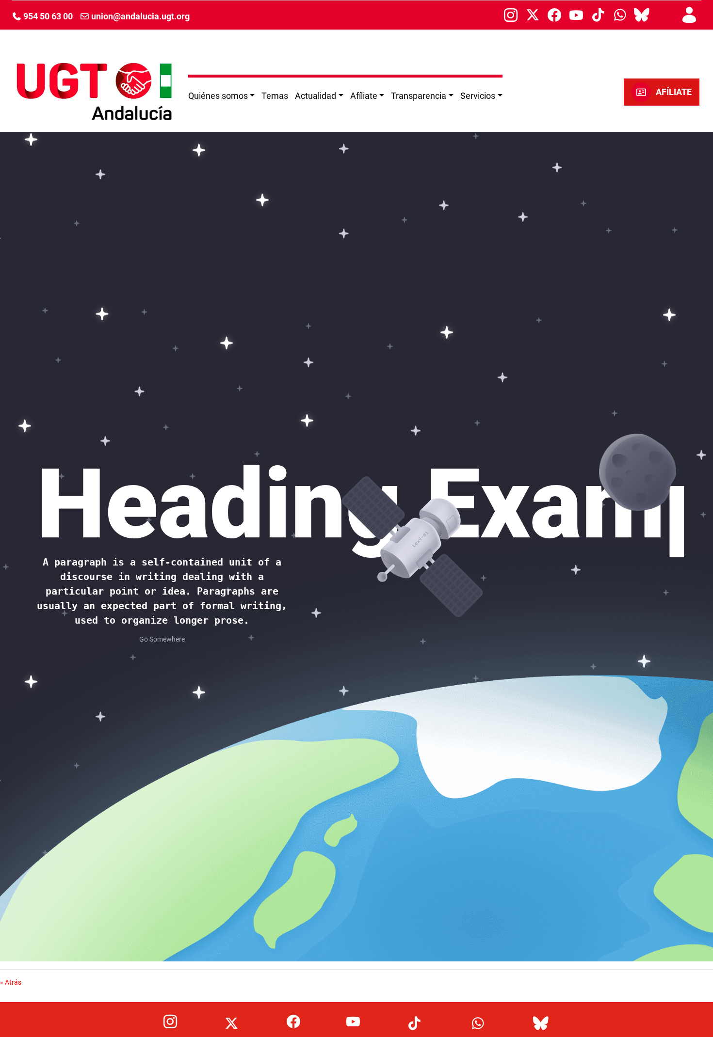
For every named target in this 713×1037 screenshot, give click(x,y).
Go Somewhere (162, 639)
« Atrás (10, 982)
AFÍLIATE (674, 92)
